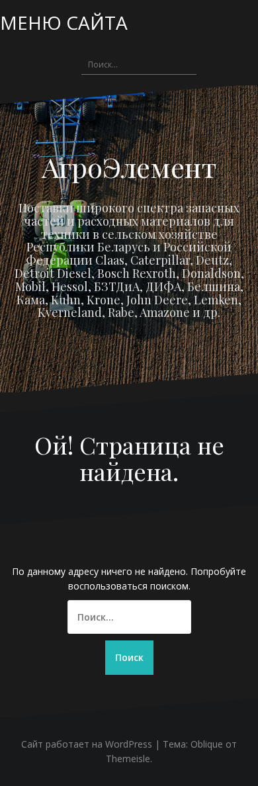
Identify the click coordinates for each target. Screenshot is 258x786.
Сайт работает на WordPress (86, 744)
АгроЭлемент (129, 166)
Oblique (207, 744)
